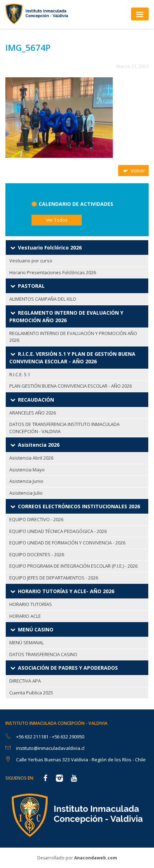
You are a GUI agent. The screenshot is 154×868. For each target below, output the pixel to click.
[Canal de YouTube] (74, 779)
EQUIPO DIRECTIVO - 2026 (36, 519)
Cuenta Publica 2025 (31, 692)
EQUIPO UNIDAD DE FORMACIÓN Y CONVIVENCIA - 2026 (67, 542)
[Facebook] (45, 779)
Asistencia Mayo (27, 469)
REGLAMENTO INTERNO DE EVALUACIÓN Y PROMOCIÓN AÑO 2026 (73, 337)
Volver (137, 170)
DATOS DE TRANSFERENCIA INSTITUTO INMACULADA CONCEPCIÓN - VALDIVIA (64, 428)
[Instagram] (59, 779)
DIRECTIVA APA (25, 681)
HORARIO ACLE (25, 616)
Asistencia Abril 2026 (31, 458)
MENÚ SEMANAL (26, 642)
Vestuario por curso (30, 260)
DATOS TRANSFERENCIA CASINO (43, 654)
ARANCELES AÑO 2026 (32, 412)
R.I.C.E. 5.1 (19, 374)
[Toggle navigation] (140, 14)
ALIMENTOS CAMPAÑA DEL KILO (42, 299)
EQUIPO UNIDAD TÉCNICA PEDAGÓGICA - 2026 (58, 531)
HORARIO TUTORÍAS (30, 604)
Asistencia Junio (26, 481)
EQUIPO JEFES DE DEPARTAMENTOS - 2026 (53, 577)
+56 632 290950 (68, 736)
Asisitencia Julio (26, 493)
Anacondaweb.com (95, 858)
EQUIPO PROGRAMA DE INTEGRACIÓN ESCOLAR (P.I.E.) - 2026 (73, 566)
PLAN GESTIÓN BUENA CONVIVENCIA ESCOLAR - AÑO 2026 (70, 386)
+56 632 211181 (32, 736)
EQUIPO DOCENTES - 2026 (36, 554)
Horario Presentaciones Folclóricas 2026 (52, 272)
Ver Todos (56, 220)
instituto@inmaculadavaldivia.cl (50, 748)
